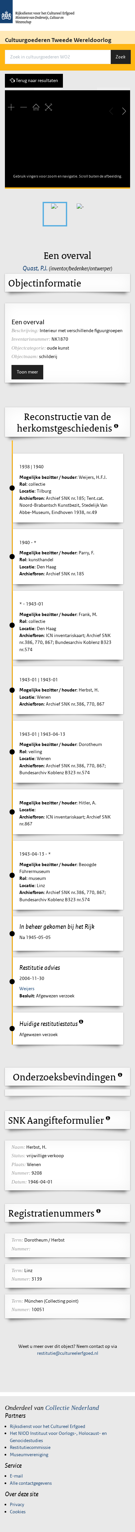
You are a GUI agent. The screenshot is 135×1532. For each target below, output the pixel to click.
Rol (22, 484)
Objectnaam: (24, 356)
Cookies (18, 1512)
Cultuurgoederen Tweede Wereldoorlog (58, 40)
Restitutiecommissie (30, 1447)
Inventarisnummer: (30, 339)
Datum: (19, 1181)
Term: (17, 1240)
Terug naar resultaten (36, 80)
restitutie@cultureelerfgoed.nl (67, 1353)
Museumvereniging (29, 1455)
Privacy (17, 1504)
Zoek (120, 57)
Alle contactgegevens (31, 1483)
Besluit (26, 996)
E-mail (16, 1476)
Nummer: (20, 1173)
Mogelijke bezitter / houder (47, 477)
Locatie (26, 491)
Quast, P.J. (35, 268)
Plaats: (18, 1164)
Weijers (26, 988)
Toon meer (27, 372)
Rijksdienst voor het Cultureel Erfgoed (47, 1426)
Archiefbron (31, 498)
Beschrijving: (25, 330)
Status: (18, 1155)
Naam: (18, 1147)
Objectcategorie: (28, 348)
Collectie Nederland (72, 1407)
